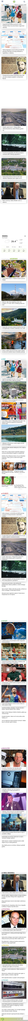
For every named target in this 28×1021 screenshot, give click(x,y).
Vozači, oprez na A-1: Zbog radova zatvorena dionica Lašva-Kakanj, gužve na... (13, 128)
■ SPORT (4, 621)
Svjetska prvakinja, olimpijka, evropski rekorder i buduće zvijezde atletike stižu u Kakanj (13, 708)
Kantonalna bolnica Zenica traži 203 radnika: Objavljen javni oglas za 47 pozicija (12, 965)
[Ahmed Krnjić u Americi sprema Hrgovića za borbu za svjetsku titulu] (13, 672)
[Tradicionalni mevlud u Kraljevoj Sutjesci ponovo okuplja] (13, 268)
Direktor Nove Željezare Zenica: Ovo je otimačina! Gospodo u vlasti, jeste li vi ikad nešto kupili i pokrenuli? (13, 457)
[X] (23, 1019)
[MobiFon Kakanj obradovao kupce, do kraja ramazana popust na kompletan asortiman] (14, 990)
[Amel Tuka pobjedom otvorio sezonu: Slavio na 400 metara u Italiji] (13, 693)
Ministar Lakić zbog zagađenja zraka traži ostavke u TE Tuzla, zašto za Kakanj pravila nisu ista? (13, 303)
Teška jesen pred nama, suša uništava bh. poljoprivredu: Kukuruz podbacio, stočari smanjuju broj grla (13, 585)
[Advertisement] (14, 94)
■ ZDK (3, 359)
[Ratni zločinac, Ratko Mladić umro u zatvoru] (13, 190)
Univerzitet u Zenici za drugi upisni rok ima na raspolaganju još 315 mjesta (12, 400)
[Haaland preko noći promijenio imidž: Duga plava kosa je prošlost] (13, 631)
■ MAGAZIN (5, 748)
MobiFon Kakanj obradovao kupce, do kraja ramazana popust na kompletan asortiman (12, 1000)
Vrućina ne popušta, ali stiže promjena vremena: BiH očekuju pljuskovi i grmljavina (13, 579)
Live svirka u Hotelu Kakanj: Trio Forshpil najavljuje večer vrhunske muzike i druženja (13, 1010)
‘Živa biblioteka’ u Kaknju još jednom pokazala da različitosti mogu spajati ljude (13, 942)
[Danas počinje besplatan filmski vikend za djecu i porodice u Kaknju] (13, 822)
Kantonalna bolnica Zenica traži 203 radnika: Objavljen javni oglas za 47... (12, 177)
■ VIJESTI (4, 493)
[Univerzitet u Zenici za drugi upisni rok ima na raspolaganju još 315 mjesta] (13, 390)
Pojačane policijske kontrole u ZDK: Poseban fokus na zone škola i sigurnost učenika (13, 25)
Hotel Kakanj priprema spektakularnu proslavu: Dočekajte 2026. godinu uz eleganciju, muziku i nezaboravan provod (12, 1005)
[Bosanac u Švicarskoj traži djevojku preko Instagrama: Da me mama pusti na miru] (13, 758)
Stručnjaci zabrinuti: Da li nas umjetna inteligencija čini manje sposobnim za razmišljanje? (11, 790)
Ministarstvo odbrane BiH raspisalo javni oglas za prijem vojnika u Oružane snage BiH (13, 974)
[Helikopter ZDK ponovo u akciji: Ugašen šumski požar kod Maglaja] (13, 433)
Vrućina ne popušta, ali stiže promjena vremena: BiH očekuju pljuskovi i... (13, 153)
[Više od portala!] (14, 2)
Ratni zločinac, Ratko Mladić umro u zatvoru (12, 892)
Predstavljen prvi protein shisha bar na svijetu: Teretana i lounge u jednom (12, 837)
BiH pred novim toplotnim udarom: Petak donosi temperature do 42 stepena (13, 593)
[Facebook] (18, 1019)
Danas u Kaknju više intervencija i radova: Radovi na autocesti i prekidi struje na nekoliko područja (13, 351)
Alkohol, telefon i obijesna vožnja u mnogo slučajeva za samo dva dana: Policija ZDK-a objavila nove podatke (14, 897)
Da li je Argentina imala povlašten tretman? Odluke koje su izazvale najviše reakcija (14, 721)
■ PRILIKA (5, 945)
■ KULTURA (6, 909)
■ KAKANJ (14, 259)
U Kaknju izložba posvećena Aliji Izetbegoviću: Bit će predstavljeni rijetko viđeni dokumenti (13, 929)
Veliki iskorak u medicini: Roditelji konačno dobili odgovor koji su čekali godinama (13, 841)
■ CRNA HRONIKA (8, 873)
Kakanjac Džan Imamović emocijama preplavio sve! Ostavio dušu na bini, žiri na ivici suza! (13, 812)
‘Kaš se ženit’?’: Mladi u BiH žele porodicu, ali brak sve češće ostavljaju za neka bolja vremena (14, 589)
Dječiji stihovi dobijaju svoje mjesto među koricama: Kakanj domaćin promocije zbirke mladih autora (14, 937)
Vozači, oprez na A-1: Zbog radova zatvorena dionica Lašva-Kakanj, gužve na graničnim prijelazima (12, 558)
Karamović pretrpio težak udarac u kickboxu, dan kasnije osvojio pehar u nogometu (13, 662)
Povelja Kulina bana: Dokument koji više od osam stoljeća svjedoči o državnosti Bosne (13, 77)
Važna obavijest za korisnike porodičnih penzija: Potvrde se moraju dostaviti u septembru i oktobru (13, 51)
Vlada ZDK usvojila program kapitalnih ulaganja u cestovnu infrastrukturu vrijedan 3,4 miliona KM (13, 452)
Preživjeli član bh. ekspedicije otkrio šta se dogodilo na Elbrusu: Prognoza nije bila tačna (14, 905)
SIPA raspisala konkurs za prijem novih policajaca (13, 977)
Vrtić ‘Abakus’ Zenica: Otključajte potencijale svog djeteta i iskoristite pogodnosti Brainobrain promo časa (13, 422)
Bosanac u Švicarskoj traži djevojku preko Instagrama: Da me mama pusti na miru (12, 768)
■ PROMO (5, 980)
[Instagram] (20, 1019)
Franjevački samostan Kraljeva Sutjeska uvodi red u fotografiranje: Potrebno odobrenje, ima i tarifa (13, 327)
